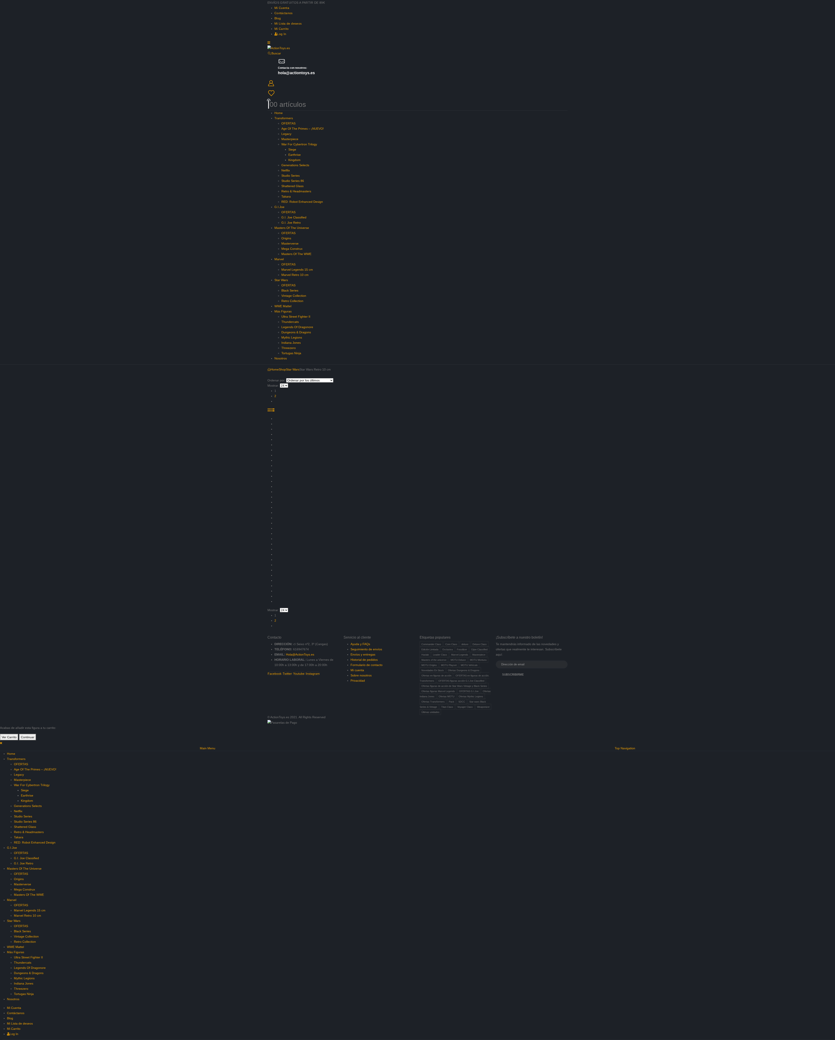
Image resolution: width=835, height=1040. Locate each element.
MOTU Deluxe (458, 660)
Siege (292, 149)
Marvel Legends (459, 654)
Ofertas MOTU (446, 696)
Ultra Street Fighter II (295, 316)
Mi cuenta (357, 670)
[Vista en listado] (273, 410)
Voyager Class (465, 707)
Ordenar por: (276, 380)
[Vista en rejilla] (269, 410)
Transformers (283, 118)
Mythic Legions (291, 337)
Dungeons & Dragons (296, 332)
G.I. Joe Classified (293, 217)
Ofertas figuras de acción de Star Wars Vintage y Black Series (454, 686)
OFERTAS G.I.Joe (469, 691)
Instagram (313, 673)
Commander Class (431, 644)
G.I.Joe (279, 207)
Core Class (451, 644)
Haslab (425, 654)
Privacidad (358, 680)
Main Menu (207, 748)
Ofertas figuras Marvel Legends (438, 691)
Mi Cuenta (281, 8)
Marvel (279, 259)
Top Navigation (625, 748)
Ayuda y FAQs (360, 644)
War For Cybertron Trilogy (299, 144)
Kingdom (294, 160)
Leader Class (440, 654)
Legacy (286, 134)
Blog (277, 18)
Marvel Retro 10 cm (295, 275)
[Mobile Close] (1, 743)
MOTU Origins (429, 665)
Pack (451, 701)
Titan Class (447, 707)
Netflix (285, 170)
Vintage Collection (293, 295)
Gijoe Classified (479, 649)
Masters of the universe (433, 660)
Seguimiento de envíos (366, 649)
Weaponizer (483, 707)
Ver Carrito (9, 737)
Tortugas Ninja (291, 353)
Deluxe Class (480, 644)
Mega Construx (291, 248)
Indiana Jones (291, 342)
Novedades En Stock (432, 670)
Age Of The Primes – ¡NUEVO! (302, 128)
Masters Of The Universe (291, 228)
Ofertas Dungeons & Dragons (463, 670)
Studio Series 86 (292, 181)
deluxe (464, 644)
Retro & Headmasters (296, 191)
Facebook (274, 673)
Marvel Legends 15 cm (297, 269)
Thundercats (290, 322)
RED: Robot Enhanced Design (302, 201)
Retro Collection (292, 301)
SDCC (461, 701)
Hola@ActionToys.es (300, 654)
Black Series (289, 290)
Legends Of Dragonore (297, 327)
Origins (286, 238)
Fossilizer (462, 649)
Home (278, 113)
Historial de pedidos (364, 659)
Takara (286, 196)
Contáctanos (283, 13)
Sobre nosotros (361, 675)
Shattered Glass (292, 186)
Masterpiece (289, 139)
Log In (281, 34)
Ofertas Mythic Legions (471, 696)
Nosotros (280, 358)
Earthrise (294, 154)
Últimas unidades (430, 712)
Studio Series (290, 175)
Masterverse (290, 243)
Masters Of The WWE (296, 254)
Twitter (287, 673)
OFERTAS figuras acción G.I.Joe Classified (461, 680)
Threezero (288, 348)
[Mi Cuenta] (417, 83)
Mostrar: (273, 385)
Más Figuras (283, 311)
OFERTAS (288, 123)
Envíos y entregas (363, 654)
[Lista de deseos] (417, 93)
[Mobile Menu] (268, 42)
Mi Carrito (281, 28)
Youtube (298, 673)
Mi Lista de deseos (288, 23)
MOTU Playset (449, 665)
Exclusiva (448, 649)
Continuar (27, 737)
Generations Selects (295, 165)
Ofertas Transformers (433, 701)
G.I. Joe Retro (291, 222)
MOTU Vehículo (469, 665)
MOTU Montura (478, 660)
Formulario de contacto (366, 665)
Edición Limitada (429, 649)
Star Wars (281, 280)
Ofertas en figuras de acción (436, 675)
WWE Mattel (282, 306)
